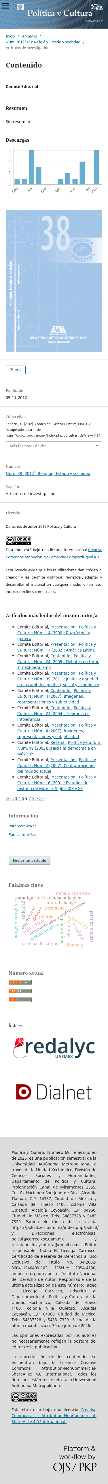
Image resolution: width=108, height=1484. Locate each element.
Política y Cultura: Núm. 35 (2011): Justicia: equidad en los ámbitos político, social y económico (58, 678)
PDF (18, 370)
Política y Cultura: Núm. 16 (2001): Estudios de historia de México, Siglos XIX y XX (56, 782)
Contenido (60, 655)
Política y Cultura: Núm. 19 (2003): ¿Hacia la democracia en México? (59, 748)
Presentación (63, 627)
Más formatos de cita (28, 445)
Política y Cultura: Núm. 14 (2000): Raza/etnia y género (56, 632)
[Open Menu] (6, 6)
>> (41, 798)
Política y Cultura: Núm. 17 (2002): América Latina (56, 647)
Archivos (29, 36)
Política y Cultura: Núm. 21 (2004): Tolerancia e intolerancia (54, 713)
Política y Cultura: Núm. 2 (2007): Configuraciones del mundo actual (56, 765)
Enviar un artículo (29, 860)
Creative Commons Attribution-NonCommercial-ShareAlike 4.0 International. (54, 1415)
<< (8, 798)
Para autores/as (22, 834)
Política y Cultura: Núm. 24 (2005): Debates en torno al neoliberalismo (58, 661)
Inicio (10, 36)
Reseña (58, 742)
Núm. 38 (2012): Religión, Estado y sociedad (43, 41)
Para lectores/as (22, 825)
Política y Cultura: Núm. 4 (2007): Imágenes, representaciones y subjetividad (54, 696)
